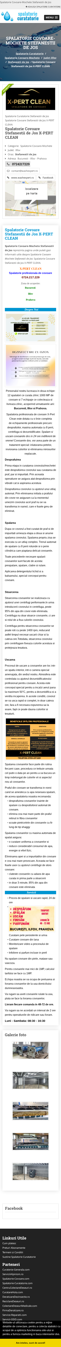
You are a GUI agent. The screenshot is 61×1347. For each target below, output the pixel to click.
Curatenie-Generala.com (16, 1269)
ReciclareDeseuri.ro (13, 1301)
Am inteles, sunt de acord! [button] (30, 1343)
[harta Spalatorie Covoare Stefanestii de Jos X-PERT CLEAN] (30, 198)
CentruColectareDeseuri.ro (17, 1287)
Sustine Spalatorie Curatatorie (19, 1256)
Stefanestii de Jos (18, 62)
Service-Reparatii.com (14, 1314)
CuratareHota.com (12, 1292)
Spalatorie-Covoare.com (15, 1278)
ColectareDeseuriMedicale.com (19, 1305)
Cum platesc (9, 1243)
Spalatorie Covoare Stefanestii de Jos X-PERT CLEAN (29, 234)
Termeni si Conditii (12, 1252)
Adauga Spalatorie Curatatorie (44, 6)
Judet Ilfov (50, 57)
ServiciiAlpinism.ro (12, 1274)
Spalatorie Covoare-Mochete (22, 57)
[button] (51, 17)
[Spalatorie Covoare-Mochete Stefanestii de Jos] (30, 99)
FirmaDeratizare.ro (13, 1310)
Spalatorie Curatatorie (30, 53)
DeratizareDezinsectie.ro (16, 1296)
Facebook (47, 177)
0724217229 (21, 164)
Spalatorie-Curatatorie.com (17, 1283)
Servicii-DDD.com (12, 1319)
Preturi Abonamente (13, 1247)
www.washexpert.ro (21, 177)
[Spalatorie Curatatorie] (21, 15)
